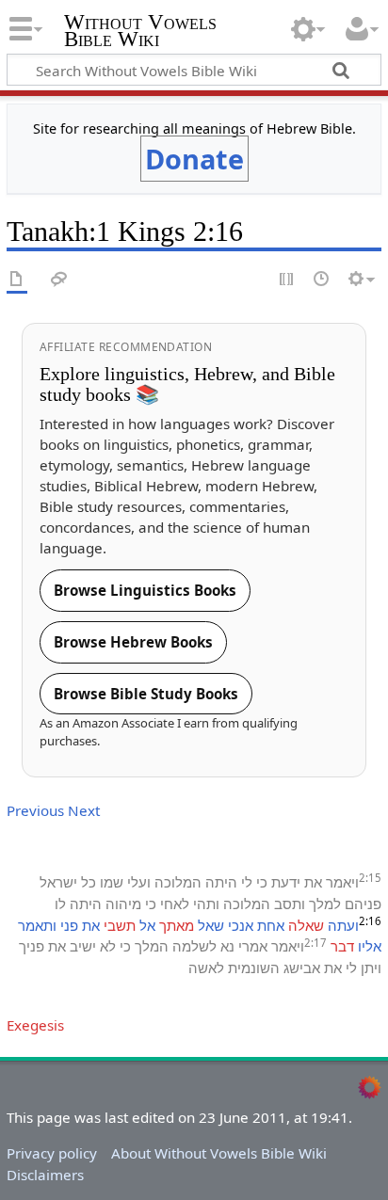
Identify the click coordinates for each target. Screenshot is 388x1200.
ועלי (139, 881)
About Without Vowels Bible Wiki (219, 1153)
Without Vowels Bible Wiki (140, 32)
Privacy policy (52, 1153)
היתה (221, 881)
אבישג (301, 967)
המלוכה (178, 881)
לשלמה (194, 945)
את (313, 881)
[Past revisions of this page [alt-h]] (322, 280)
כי (261, 881)
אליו (369, 945)
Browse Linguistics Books (145, 590)
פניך (31, 945)
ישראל (58, 881)
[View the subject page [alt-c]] (17, 280)
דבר (342, 945)
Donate (194, 158)
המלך (152, 945)
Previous (35, 810)
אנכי (240, 925)
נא (227, 945)
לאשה (206, 967)
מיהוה (123, 903)
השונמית (254, 967)
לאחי (174, 903)
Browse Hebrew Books (133, 641)
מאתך (176, 925)
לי (246, 881)
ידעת (285, 881)
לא (108, 945)
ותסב (289, 903)
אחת (270, 925)
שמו (111, 881)
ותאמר (37, 925)
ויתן (371, 967)
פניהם (363, 903)
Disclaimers (45, 1174)
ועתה (343, 925)
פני (69, 925)
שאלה (306, 925)
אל (147, 925)
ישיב (83, 945)
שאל (211, 925)
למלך (325, 903)
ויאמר (342, 881)
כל (88, 881)
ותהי (206, 903)
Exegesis (35, 1025)
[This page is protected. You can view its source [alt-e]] (287, 280)
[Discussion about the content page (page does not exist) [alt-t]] (59, 280)
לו (60, 903)
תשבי (120, 925)
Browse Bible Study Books (146, 693)
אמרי (252, 945)
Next (84, 810)
